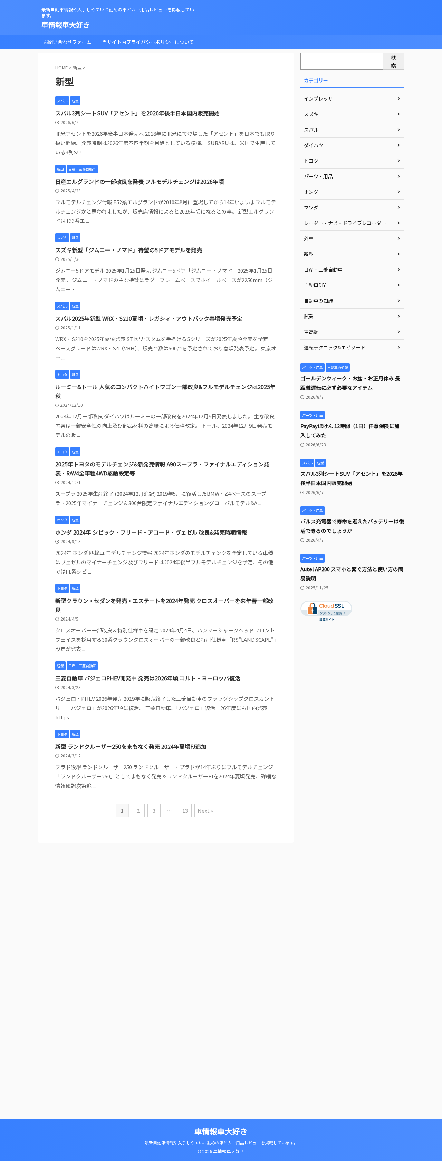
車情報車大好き (65, 25)
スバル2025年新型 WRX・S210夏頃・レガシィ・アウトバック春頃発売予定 (148, 318)
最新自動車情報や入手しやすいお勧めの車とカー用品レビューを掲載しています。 (221, 1142)
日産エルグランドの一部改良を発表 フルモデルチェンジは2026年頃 (139, 181)
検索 (393, 61)
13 (185, 810)
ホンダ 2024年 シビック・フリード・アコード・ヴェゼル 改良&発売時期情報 (151, 532)
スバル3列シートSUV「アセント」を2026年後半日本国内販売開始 (137, 113)
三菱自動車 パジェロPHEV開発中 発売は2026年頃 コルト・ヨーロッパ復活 (147, 678)
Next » (205, 810)
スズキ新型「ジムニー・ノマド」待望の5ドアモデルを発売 (128, 250)
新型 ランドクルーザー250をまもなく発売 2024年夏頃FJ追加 (130, 746)
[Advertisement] (352, 749)
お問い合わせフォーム (67, 41)
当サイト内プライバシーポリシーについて (148, 41)
